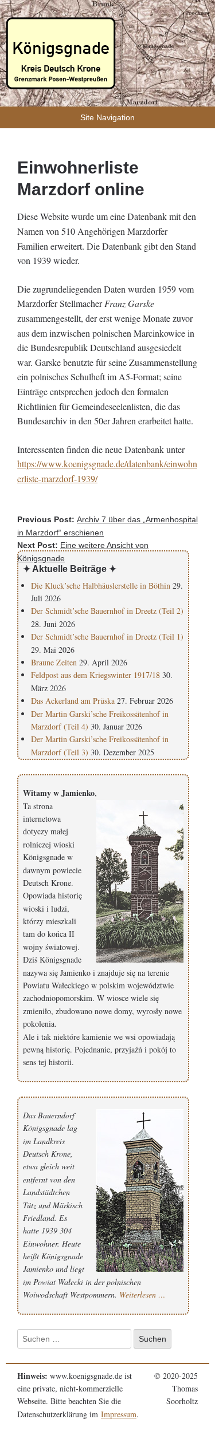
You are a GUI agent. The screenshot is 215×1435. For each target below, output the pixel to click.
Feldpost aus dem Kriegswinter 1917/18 (95, 674)
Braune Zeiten (54, 662)
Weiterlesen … (142, 1294)
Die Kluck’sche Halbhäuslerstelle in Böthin (100, 585)
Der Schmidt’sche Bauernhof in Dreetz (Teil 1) (107, 636)
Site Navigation (107, 117)
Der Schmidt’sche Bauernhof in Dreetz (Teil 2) (107, 610)
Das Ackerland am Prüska (73, 700)
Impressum (118, 1414)
